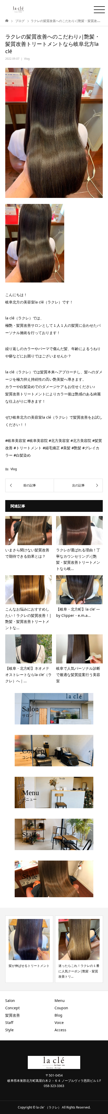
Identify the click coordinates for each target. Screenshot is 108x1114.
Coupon (61, 1007)
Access (60, 1029)
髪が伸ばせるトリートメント (29, 965)
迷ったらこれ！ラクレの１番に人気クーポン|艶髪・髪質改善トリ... (78, 971)
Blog (58, 1015)
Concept (12, 1007)
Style (9, 1029)
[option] (29, 949)
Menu (60, 1000)
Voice (59, 1022)
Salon (10, 1000)
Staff (9, 1022)
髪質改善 (12, 1015)
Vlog (27, 58)
